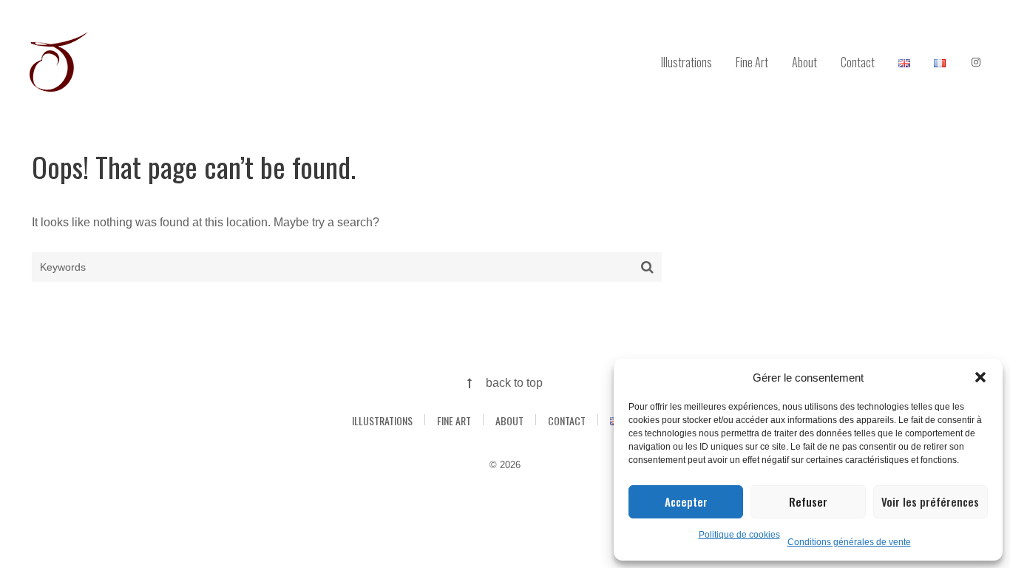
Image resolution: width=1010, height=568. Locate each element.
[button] (980, 377)
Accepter (686, 501)
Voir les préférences (930, 501)
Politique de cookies (739, 535)
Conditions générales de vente (849, 542)
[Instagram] (976, 63)
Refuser (808, 501)
